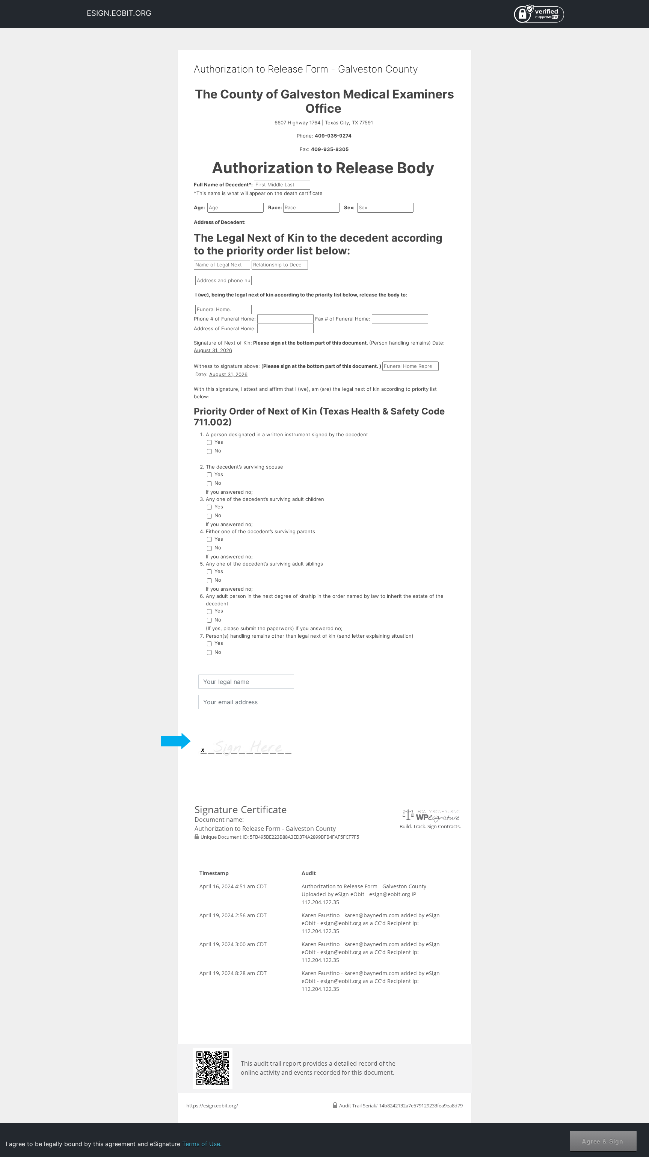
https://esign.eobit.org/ (212, 1105)
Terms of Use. (202, 1144)
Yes (218, 442)
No (217, 451)
